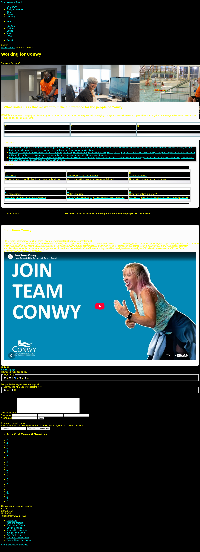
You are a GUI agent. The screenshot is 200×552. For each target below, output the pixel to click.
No (15, 390)
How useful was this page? (14, 372)
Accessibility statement (18, 530)
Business (11, 28)
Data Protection (14, 535)
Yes (9, 390)
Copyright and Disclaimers (19, 540)
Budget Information (16, 533)
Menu (9, 21)
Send (41, 418)
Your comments (8, 412)
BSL (9, 12)
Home (4, 47)
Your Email (6, 418)
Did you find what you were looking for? (20, 384)
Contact (10, 14)
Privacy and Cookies (17, 525)
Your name (6, 415)
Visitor (10, 33)
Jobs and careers (15, 523)
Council (10, 31)
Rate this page (8, 369)
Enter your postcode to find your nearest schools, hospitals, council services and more (42, 425)
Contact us (12, 520)
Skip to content (8, 2)
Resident (11, 26)
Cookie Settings (14, 528)
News (9, 36)
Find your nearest (15, 9)
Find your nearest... (14, 423)
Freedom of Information (18, 537)
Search (18, 2)
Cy (11, 17)
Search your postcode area (38, 428)
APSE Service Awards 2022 (14, 545)
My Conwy (12, 7)
